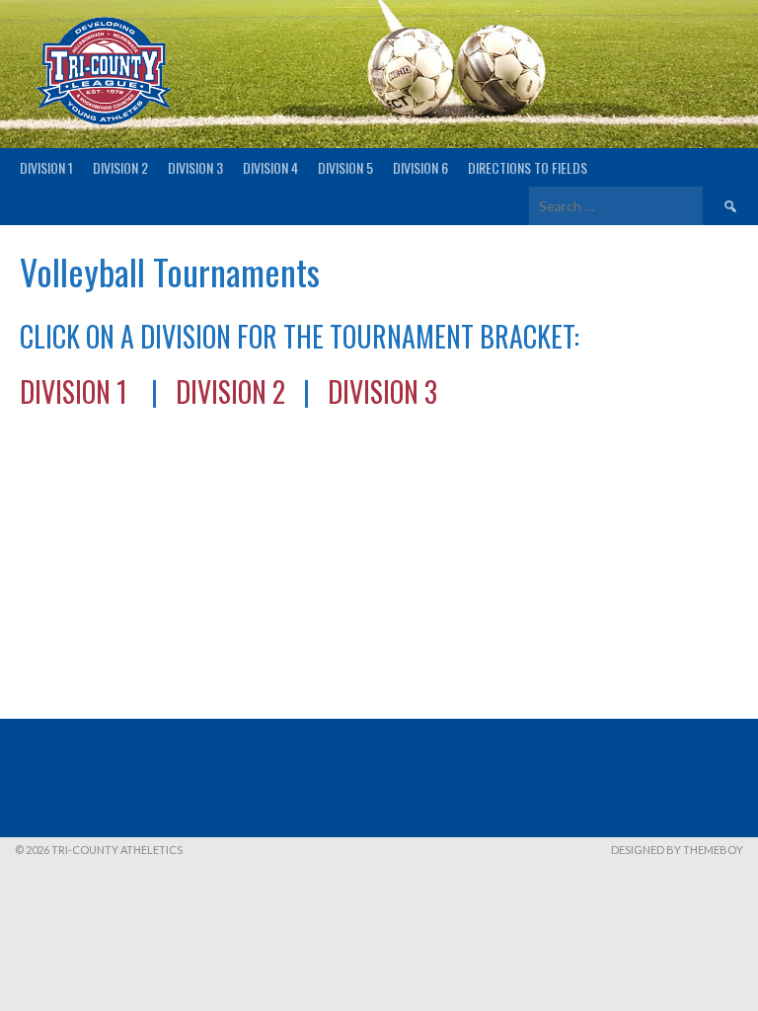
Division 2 (120, 167)
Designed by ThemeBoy (677, 849)
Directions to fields (527, 167)
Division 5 (345, 167)
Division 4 (270, 167)
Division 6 (420, 167)
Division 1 (46, 167)
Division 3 (195, 167)
